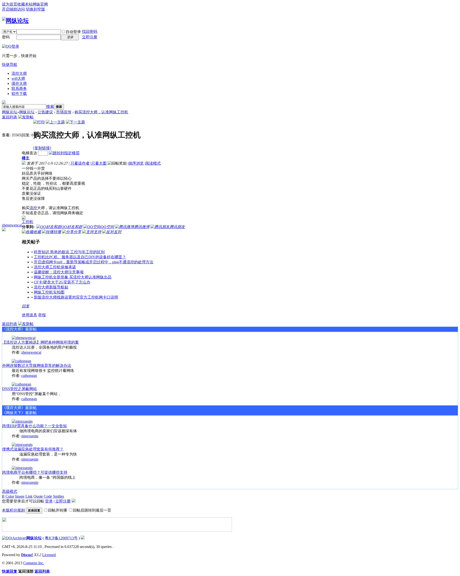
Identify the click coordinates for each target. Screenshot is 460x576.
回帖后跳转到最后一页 (92, 510)
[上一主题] (55, 122)
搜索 (50, 106)
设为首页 (9, 4)
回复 (25, 306)
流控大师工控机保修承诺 (55, 267)
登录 (49, 501)
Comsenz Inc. (33, 563)
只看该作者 (80, 163)
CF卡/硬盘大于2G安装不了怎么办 (62, 282)
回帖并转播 (57, 510)
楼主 (25, 158)
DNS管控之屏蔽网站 (19, 389)
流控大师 (19, 73)
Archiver (19, 538)
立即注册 (89, 37)
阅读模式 (153, 163)
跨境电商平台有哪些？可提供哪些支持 (34, 472)
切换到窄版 (35, 9)
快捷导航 (9, 65)
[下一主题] (75, 122)
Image (19, 496)
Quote (38, 496)
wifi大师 (18, 78)
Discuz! (27, 555)
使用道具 (29, 315)
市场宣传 (63, 112)
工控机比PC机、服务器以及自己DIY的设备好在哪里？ (80, 257)
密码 (6, 37)
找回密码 (89, 31)
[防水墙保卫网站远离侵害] (83, 538)
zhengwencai (12, 225)
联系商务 (19, 88)
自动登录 (73, 32)
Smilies (58, 496)
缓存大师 (19, 83)
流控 (33, 208)
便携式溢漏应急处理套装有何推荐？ (32, 449)
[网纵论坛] (15, 20)
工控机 (27, 222)
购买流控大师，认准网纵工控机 (101, 112)
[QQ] (7, 538)
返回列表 (9, 117)
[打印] (39, 122)
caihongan (29, 376)
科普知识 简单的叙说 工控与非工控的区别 (69, 252)
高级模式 (9, 492)
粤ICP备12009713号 (61, 538)
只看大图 (99, 163)
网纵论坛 (9, 112)
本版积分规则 (13, 510)
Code (48, 496)
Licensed (49, 555)
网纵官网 (40, 4)
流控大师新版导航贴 (51, 287)
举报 (42, 315)
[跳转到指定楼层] (64, 153)
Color (10, 496)
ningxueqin (29, 436)
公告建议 (45, 112)
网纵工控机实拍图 (49, 292)
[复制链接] (42, 148)
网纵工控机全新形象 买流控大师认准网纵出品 (72, 277)
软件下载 (19, 94)
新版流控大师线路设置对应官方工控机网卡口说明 (76, 297)
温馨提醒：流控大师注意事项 (59, 272)
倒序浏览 (136, 163)
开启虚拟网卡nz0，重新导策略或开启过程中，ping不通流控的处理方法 (93, 262)
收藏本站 (25, 4)
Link (29, 496)
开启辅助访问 (13, 9)
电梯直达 (29, 153)
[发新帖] (26, 117)
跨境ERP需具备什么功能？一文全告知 (34, 426)
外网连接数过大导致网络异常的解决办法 (36, 365)
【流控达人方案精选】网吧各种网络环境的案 (40, 342)
